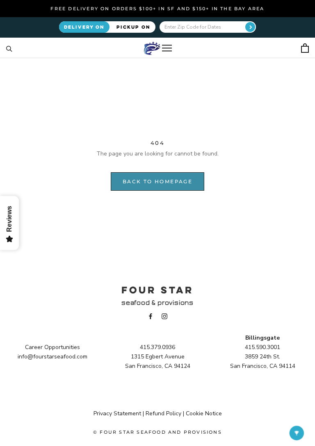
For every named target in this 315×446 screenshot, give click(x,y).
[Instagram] (164, 315)
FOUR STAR (157, 289)
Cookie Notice (204, 413)
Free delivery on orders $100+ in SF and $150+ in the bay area (157, 8)
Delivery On (84, 27)
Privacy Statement (117, 413)
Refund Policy (163, 413)
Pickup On (133, 27)
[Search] (9, 48)
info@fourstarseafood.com (52, 356)
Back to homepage (157, 181)
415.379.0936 (157, 347)
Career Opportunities (52, 347)
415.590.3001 (262, 347)
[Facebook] (150, 315)
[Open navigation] (167, 48)
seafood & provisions (157, 302)
